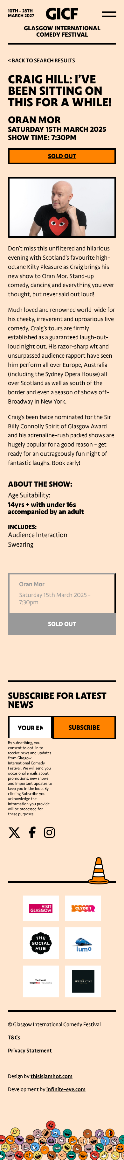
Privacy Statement (30, 1050)
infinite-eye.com (66, 1089)
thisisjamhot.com (51, 1076)
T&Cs (14, 1037)
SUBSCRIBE (84, 727)
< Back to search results (41, 60)
